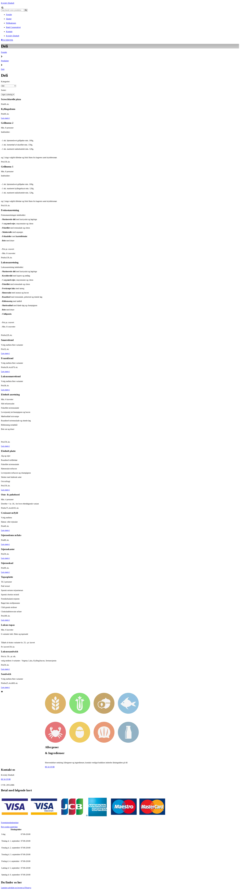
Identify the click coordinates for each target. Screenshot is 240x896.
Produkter (5, 61)
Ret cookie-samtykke (9, 827)
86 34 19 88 (49, 767)
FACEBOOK (7, 40)
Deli (2, 69)
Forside (4, 52)
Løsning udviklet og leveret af (16, 888)
